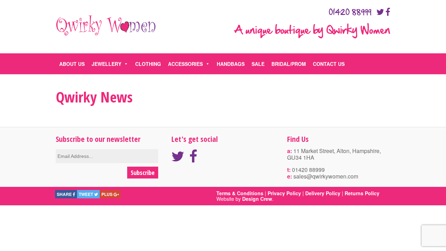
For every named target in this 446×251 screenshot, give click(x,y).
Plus (107, 194)
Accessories (185, 63)
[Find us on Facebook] (387, 11)
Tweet (86, 194)
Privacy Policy (284, 193)
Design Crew (257, 198)
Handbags (231, 63)
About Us (72, 63)
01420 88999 (350, 12)
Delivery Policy (322, 193)
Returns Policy (362, 193)
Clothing (148, 63)
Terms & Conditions (239, 193)
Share (65, 194)
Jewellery (106, 63)
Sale (258, 63)
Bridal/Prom (288, 63)
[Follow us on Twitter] (380, 11)
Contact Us (329, 63)
